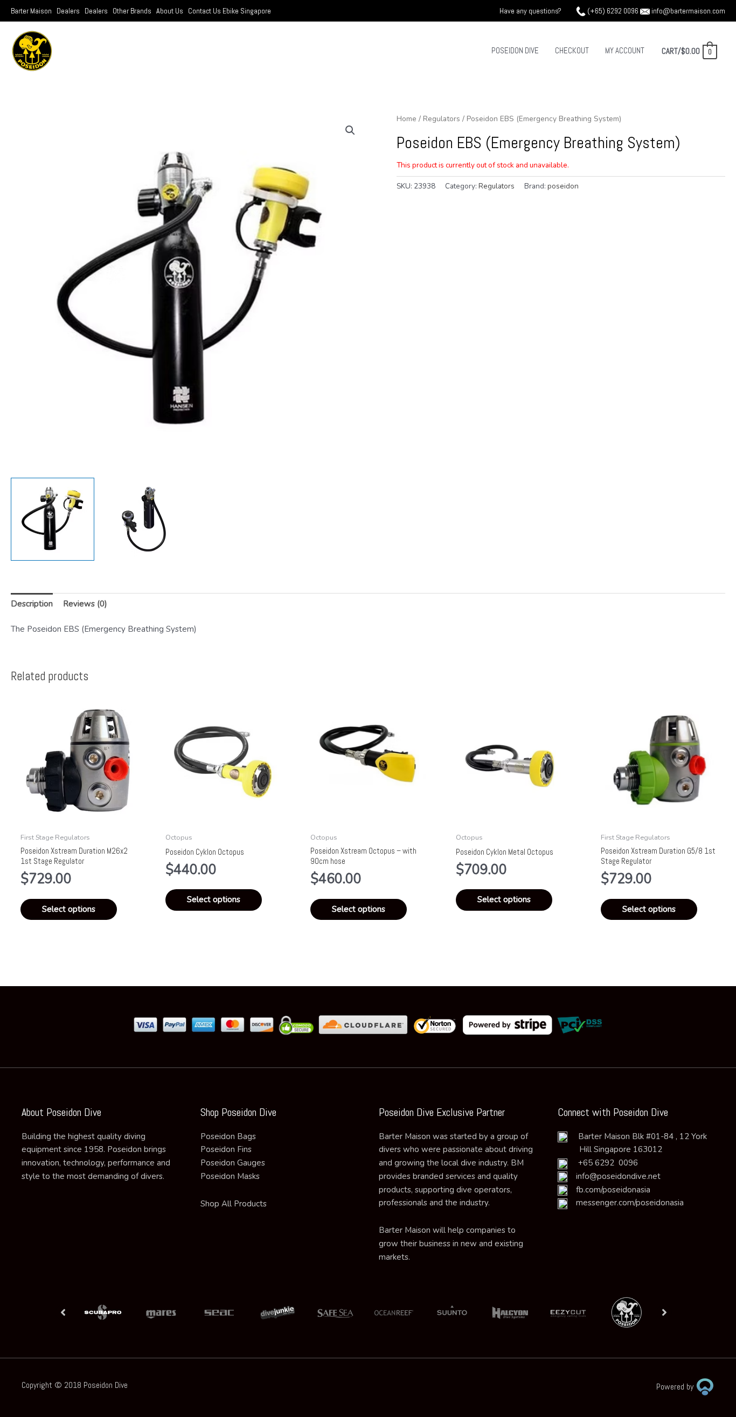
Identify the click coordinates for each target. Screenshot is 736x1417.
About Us (169, 11)
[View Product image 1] (52, 519)
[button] (350, 130)
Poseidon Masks (230, 1176)
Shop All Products (233, 1203)
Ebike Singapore (247, 11)
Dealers (68, 11)
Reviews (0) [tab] (85, 603)
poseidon (563, 186)
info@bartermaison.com (688, 11)
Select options (68, 909)
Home (406, 119)
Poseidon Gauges (232, 1162)
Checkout (572, 50)
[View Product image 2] (144, 519)
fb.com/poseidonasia (608, 1189)
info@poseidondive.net (618, 1176)
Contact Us (205, 11)
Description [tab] (32, 603)
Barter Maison (31, 11)
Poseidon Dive (515, 50)
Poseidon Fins (226, 1149)
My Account (624, 50)
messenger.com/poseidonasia (625, 1202)
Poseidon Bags (228, 1136)
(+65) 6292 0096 (613, 11)
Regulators (441, 119)
